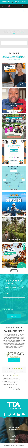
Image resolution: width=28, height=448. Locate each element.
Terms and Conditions (14, 439)
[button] (14, 75)
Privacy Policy (14, 440)
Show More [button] (14, 271)
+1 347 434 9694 (14, 430)
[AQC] (14, 354)
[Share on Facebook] (4, 414)
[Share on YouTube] (23, 414)
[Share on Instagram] (9, 414)
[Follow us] (18, 414)
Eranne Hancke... (8, 376)
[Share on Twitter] (14, 414)
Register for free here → (14, 3)
